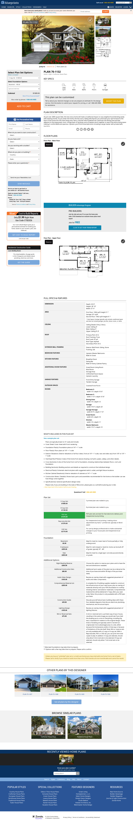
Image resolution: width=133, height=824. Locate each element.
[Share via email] (78, 129)
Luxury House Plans (50, 798)
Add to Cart (24, 106)
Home (45, 74)
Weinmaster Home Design (83, 805)
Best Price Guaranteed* (31, 96)
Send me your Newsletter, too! (20, 178)
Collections (61, 779)
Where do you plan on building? (19, 152)
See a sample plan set (51, 438)
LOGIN (125, 7)
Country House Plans (16, 792)
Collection (26, 7)
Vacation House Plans (49, 805)
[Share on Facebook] (85, 129)
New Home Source (116, 792)
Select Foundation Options (17, 82)
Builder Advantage (116, 794)
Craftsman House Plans (60, 74)
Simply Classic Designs (83, 798)
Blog (68, 779)
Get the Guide (24, 262)
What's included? (13, 75)
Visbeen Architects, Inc (83, 803)
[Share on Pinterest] (92, 129)
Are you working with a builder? (19, 146)
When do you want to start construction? (22, 132)
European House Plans (16, 796)
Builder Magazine (116, 796)
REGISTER (118, 7)
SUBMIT (105, 12)
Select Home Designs (83, 796)
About (79, 779)
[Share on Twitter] (88, 129)
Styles (53, 779)
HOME (3, 7)
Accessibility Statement (93, 817)
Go (130, 2)
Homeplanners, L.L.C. (83, 794)
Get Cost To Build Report (23, 235)
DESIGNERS (37, 7)
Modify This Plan (113, 101)
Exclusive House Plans (49, 794)
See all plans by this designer (66, 702)
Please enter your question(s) (18, 163)
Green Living (83, 792)
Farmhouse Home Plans (16, 798)
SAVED (111, 7)
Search (46, 779)
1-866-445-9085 (31, 100)
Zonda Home (116, 800)
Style (18, 7)
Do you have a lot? (14, 139)
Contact (86, 779)
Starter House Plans (50, 803)
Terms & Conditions (39, 12)
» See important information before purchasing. (60, 487)
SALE (44, 7)
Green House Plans (49, 796)
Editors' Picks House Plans (50, 792)
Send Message (24, 184)
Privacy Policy (52, 12)
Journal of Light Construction (116, 798)
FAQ (73, 779)
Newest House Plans (50, 800)
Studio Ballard (83, 800)
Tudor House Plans (16, 803)
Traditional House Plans (17, 800)
